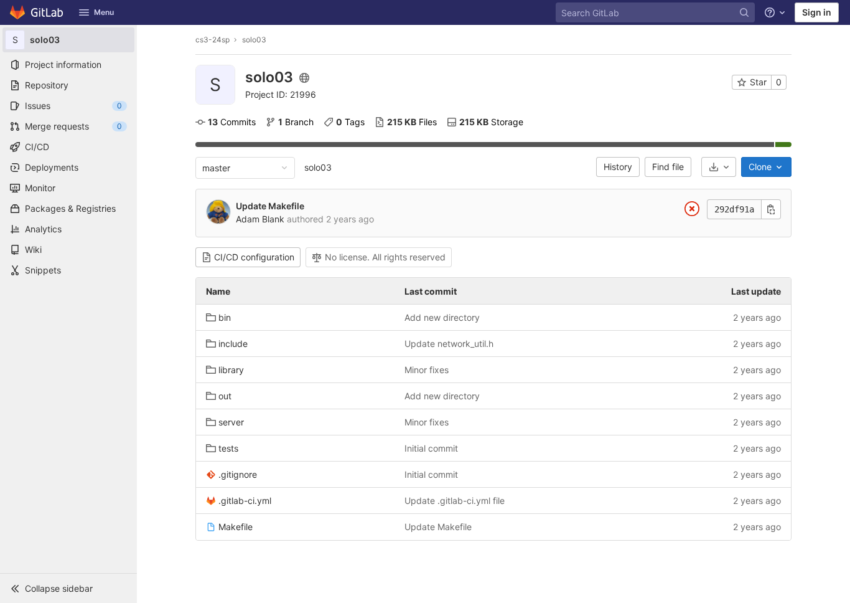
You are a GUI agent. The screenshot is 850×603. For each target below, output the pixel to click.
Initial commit (431, 448)
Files (412, 121)
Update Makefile (270, 206)
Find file (668, 166)
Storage (491, 121)
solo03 (318, 167)
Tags (350, 121)
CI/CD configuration (254, 257)
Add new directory (442, 317)
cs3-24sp (212, 39)
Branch (296, 121)
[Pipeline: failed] (691, 211)
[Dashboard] (37, 12)
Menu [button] (104, 12)
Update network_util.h (448, 343)
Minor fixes (426, 369)
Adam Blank (260, 219)
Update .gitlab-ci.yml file (454, 500)
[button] (68, 588)
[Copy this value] (771, 209)
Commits (232, 121)
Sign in (816, 12)
